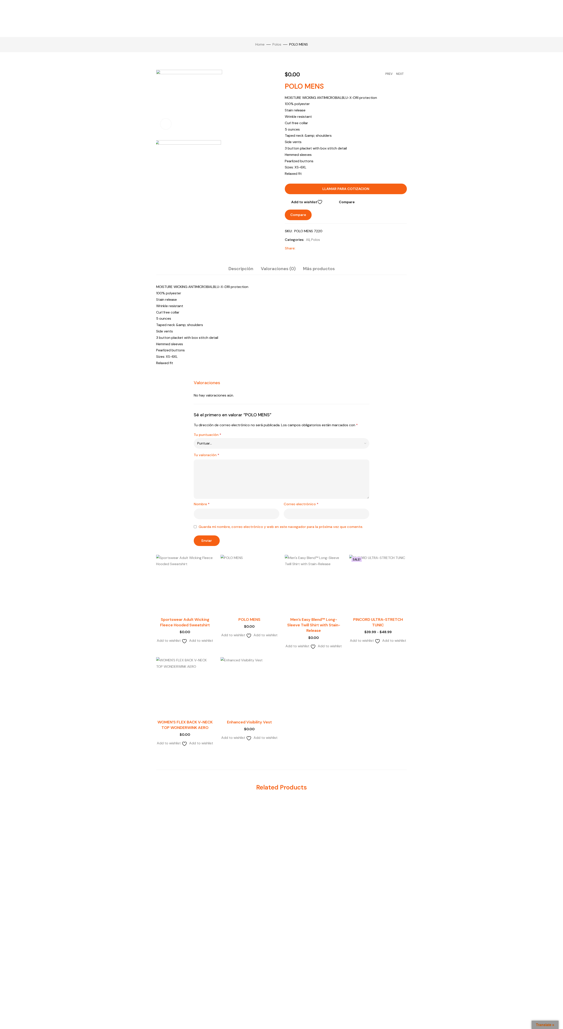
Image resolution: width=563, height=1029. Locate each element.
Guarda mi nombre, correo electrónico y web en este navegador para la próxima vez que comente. (281, 526)
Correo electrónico (301, 504)
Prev (389, 74)
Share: (290, 248)
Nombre (202, 504)
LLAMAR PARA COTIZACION (345, 188)
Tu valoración (206, 455)
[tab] (240, 268)
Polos (276, 44)
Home (260, 44)
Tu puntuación (207, 434)
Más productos (319, 268)
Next (400, 74)
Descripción (240, 268)
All (308, 239)
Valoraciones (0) (278, 268)
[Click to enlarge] (166, 124)
